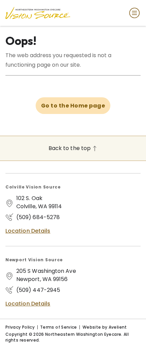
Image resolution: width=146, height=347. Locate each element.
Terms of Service (58, 327)
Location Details (27, 231)
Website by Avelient (105, 327)
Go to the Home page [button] (73, 106)
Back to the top (70, 148)
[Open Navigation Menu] (133, 12)
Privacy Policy (20, 327)
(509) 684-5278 (38, 217)
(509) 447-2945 (38, 290)
